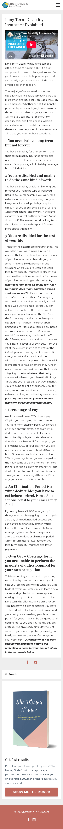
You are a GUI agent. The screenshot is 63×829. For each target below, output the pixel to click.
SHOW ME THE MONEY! (31, 792)
